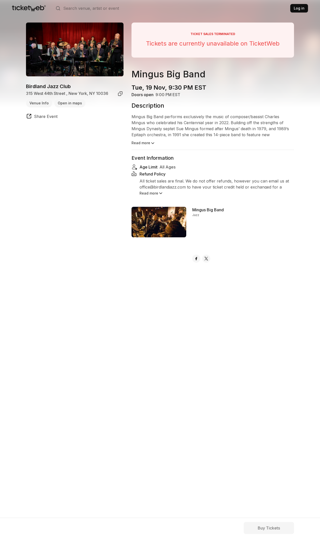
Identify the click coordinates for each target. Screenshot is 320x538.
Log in (299, 8)
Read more (141, 143)
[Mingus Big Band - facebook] (196, 259)
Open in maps (70, 103)
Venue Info (39, 103)
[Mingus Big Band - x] (206, 259)
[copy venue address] (120, 93)
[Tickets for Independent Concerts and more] (29, 8)
